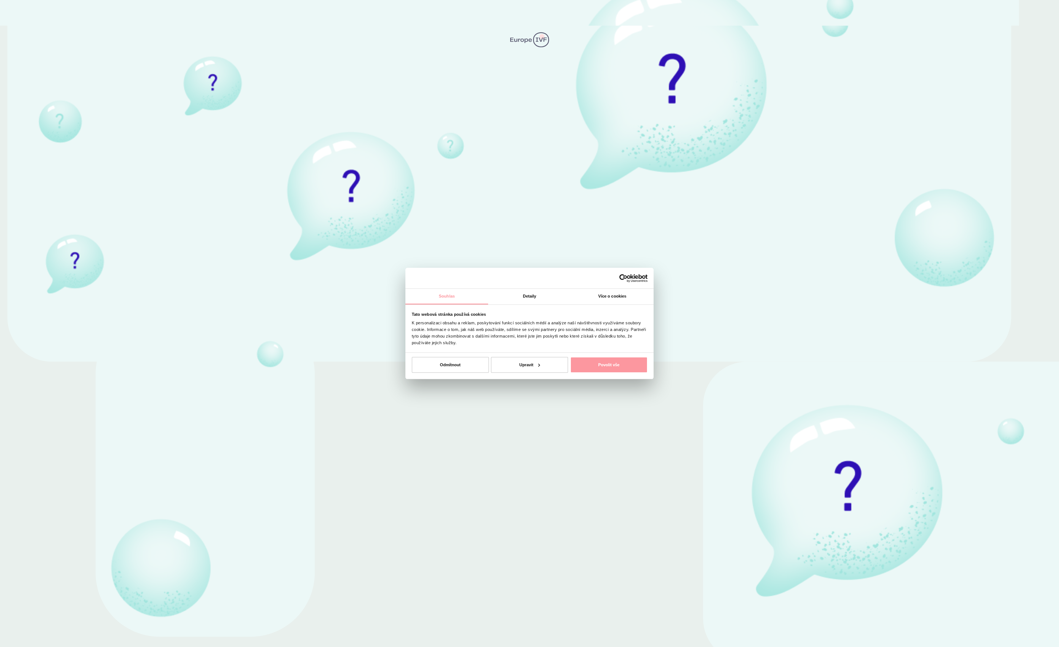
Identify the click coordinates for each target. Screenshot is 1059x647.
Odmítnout (450, 364)
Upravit (526, 364)
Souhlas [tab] (447, 296)
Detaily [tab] (529, 296)
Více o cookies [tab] (612, 296)
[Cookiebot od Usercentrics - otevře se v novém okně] (623, 278)
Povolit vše (608, 364)
